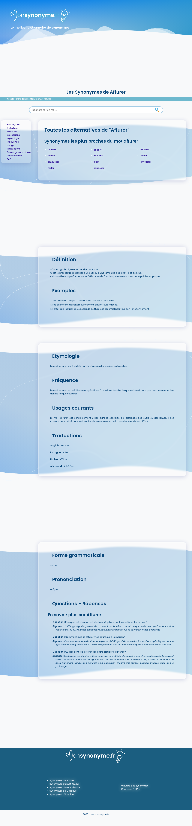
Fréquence (13, 141)
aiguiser (52, 149)
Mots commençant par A (29, 99)
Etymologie (13, 138)
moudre (98, 155)
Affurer (47, 99)
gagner (98, 149)
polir (96, 161)
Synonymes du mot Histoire (65, 787)
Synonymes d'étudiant (62, 794)
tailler (51, 167)
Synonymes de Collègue (63, 790)
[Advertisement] (96, 66)
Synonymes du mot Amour (64, 783)
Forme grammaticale (19, 152)
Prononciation (14, 155)
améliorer (146, 161)
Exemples (12, 131)
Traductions (13, 148)
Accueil (10, 99)
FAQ (9, 159)
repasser (99, 167)
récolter (145, 149)
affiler (144, 155)
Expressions (13, 134)
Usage (10, 145)
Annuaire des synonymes (134, 785)
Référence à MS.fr (130, 789)
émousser (53, 161)
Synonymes (13, 124)
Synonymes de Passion (62, 780)
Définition (12, 128)
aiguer (51, 155)
